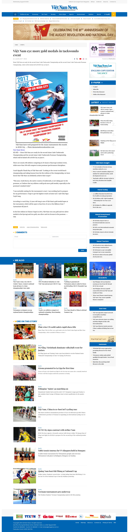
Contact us (97, 522)
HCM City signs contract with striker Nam (56, 430)
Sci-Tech (44, 14)
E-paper (95, 82)
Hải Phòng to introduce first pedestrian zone (107, 131)
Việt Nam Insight (17, 21)
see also (19, 260)
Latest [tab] (95, 102)
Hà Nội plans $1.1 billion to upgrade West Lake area (102, 206)
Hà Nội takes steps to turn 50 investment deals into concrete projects (101, 223)
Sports (71, 14)
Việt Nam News (64, 7)
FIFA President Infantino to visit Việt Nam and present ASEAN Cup (50, 283)
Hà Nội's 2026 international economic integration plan (103, 228)
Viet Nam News (19, 150)
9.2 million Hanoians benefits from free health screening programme (102, 195)
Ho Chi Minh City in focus (101, 18)
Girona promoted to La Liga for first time (56, 368)
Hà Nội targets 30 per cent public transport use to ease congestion (102, 251)
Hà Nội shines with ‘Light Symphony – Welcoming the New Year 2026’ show (103, 200)
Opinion (90, 14)
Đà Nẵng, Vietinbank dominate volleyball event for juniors (60, 349)
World (99, 14)
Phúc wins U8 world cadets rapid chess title (57, 327)
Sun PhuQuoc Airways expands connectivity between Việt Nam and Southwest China (102, 291)
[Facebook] (74, 59)
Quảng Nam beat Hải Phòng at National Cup (57, 471)
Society (53, 14)
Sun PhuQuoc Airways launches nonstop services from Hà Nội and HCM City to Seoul (102, 284)
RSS (115, 522)
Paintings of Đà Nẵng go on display (108, 142)
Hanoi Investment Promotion (59, 18)
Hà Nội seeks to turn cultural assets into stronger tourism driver (102, 246)
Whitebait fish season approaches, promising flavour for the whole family (102, 350)
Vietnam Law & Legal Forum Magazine (79, 1)
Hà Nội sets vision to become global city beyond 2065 (102, 256)
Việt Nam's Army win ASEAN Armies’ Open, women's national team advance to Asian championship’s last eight (23, 285)
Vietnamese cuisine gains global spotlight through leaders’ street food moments (103, 357)
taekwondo (44, 227)
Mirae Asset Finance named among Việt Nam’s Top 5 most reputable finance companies (102, 297)
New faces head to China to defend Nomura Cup (75, 311)
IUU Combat (28, 21)
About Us (105, 1)
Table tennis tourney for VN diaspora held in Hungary (61, 450)
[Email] (86, 58)
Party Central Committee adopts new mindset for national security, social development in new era (103, 174)
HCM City (22, 227)
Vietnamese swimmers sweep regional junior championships (23, 311)
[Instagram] (83, 59)
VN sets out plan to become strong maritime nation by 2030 (102, 168)
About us (90, 522)
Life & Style (62, 14)
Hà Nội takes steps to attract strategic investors (103, 233)
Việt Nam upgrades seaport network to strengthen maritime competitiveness (103, 315)
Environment (81, 14)
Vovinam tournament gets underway (54, 491)
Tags (15, 227)
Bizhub (93, 1)
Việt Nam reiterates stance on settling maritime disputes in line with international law (103, 321)
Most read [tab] (108, 102)
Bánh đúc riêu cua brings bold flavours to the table (101, 363)
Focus (16, 18)
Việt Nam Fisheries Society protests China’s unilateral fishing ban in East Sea (103, 328)
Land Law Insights (75, 18)
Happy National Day (54, 21)
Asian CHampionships (33, 227)
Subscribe (96, 89)
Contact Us (113, 1)
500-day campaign (40, 21)
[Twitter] (77, 59)
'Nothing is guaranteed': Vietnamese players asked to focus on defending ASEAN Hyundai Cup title (75, 285)
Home (16, 45)
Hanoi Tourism (87, 18)
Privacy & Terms (107, 522)
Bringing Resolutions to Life (30, 18)
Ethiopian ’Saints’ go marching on (53, 388)
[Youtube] (80, 59)
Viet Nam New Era (44, 18)
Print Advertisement (98, 92)
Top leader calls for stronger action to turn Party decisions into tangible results (103, 180)
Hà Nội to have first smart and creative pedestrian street (107, 152)
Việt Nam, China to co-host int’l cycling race (57, 409)
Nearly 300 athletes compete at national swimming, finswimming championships (49, 312)
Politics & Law (24, 14)
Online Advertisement (99, 94)
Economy (35, 14)
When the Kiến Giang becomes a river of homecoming (106, 122)
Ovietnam (99, 1)
